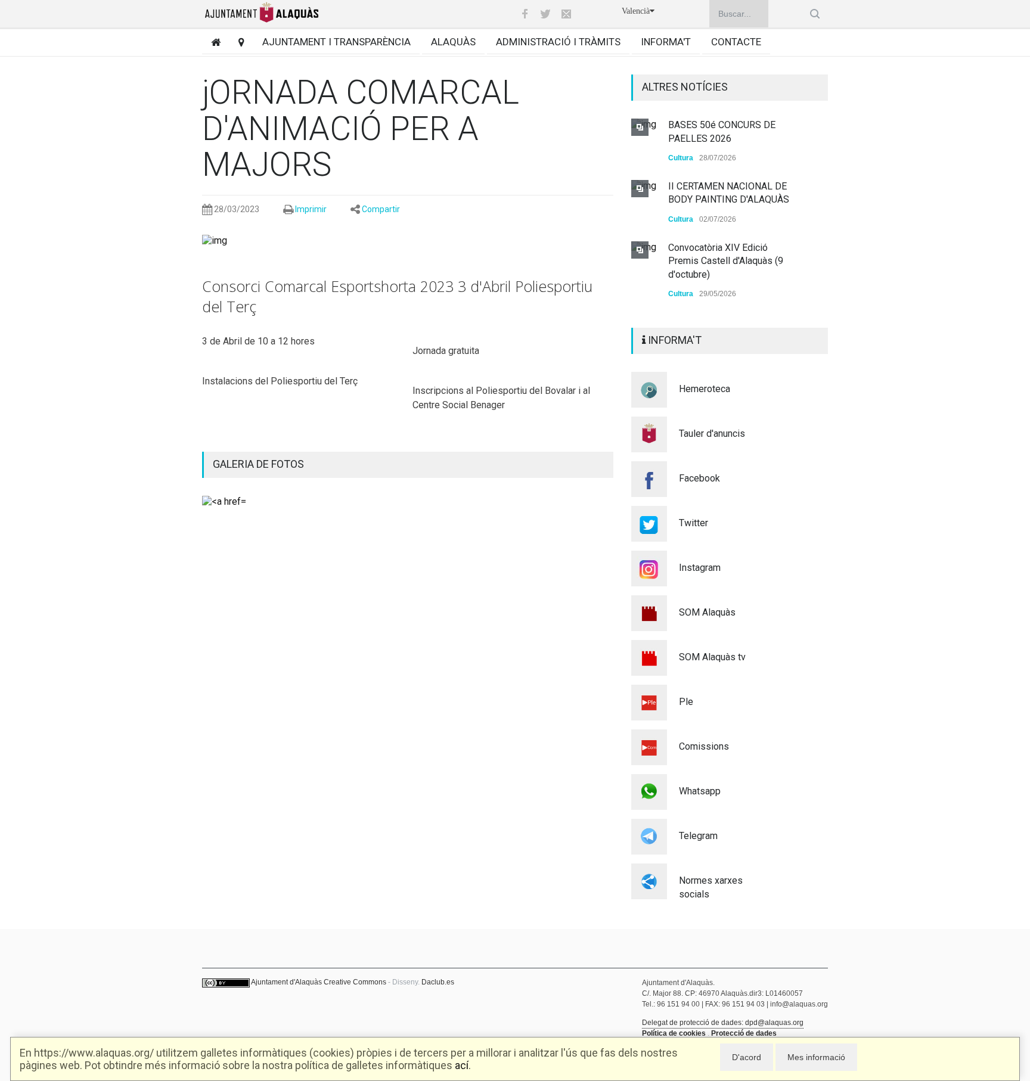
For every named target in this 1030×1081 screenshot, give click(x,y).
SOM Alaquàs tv (712, 657)
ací (462, 1065)
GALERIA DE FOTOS (258, 464)
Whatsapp (700, 791)
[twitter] (545, 14)
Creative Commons (355, 982)
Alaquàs (453, 42)
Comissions (704, 746)
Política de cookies (674, 1033)
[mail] (566, 14)
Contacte (736, 42)
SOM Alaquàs (707, 612)
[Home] (211, 42)
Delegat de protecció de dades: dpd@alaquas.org (722, 1022)
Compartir (381, 209)
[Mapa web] (236, 42)
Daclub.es (437, 982)
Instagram (700, 567)
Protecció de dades (744, 1033)
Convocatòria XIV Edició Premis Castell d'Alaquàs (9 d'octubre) (725, 261)
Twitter (693, 523)
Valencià (636, 11)
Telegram (698, 835)
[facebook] (524, 14)
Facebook (699, 478)
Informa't (666, 42)
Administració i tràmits (558, 42)
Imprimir (311, 209)
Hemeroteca (704, 388)
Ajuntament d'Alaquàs (286, 982)
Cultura (680, 158)
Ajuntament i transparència (336, 42)
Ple (686, 701)
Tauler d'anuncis (712, 433)
